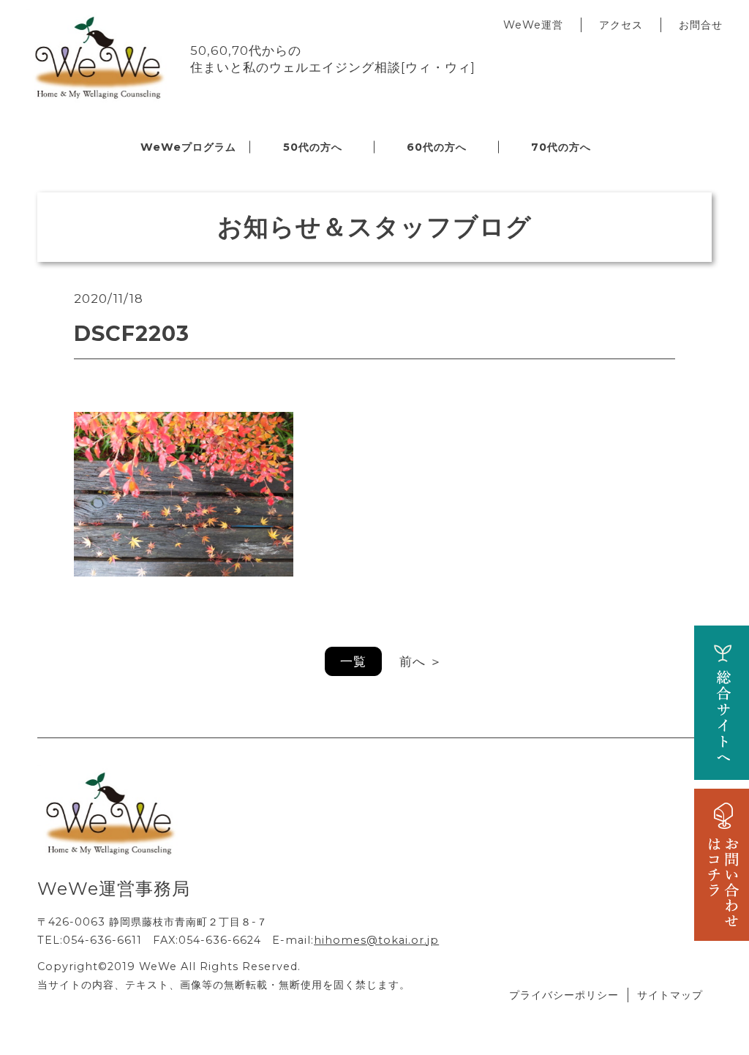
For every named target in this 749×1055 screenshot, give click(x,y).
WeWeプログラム (188, 147)
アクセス (621, 24)
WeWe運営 (533, 24)
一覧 (353, 661)
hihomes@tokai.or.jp (376, 940)
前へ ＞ (421, 661)
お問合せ (701, 24)
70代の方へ (561, 147)
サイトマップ (670, 995)
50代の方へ (312, 147)
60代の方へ (437, 147)
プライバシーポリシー (564, 995)
